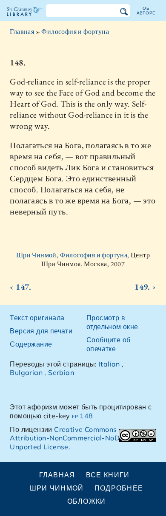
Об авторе (146, 10)
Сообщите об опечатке (108, 344)
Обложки (86, 501)
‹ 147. (20, 286)
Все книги (108, 475)
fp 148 (82, 416)
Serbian (61, 372)
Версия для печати (41, 331)
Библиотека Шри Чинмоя (25, 18)
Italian (109, 364)
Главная (22, 31)
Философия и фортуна (75, 31)
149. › (145, 286)
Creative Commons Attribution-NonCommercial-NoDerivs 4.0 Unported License (79, 438)
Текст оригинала (37, 317)
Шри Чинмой (57, 488)
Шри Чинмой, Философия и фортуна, (73, 255)
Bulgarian (26, 372)
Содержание (31, 344)
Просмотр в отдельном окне (112, 322)
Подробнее (118, 488)
